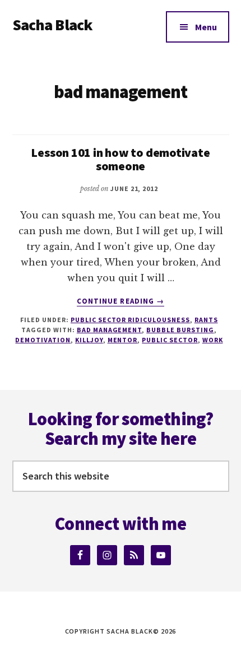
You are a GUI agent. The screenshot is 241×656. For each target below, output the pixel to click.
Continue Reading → (120, 301)
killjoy (89, 340)
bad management (109, 329)
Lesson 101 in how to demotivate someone (120, 159)
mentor (123, 340)
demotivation (43, 340)
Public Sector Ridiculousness (130, 319)
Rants (206, 319)
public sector (169, 340)
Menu (206, 26)
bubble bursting (180, 329)
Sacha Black (52, 25)
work (212, 340)
